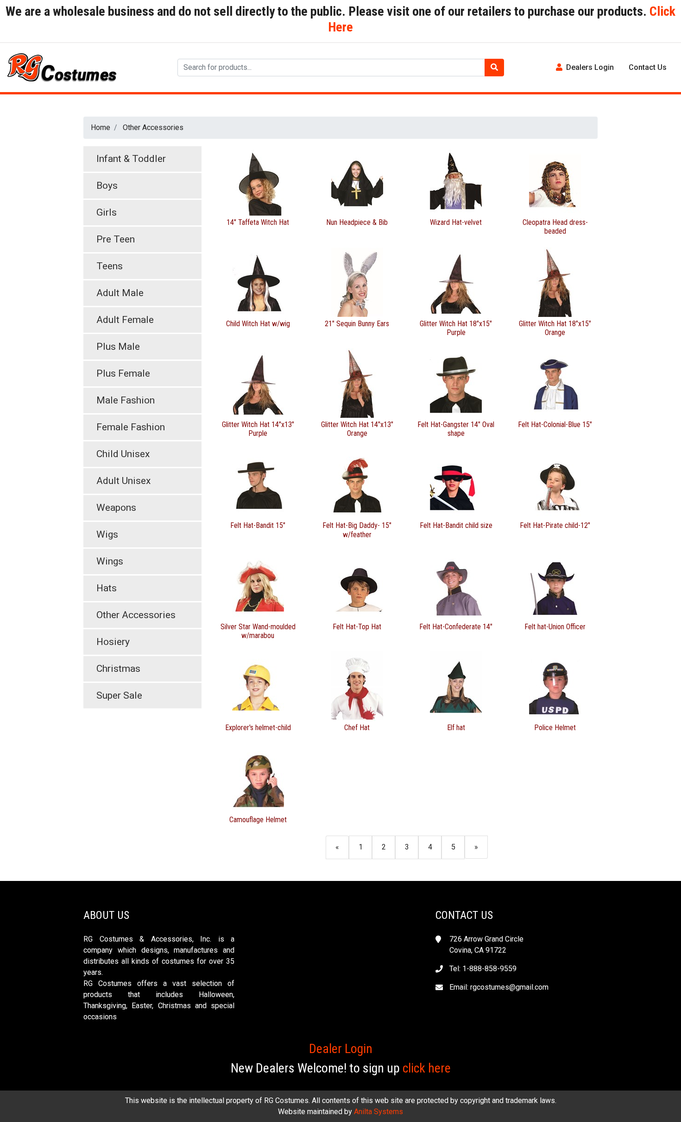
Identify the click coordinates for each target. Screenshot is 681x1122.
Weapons (116, 507)
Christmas (118, 668)
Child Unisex (123, 453)
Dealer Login (340, 1048)
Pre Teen (115, 239)
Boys (107, 185)
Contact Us (648, 67)
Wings (109, 561)
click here (427, 1068)
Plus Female (123, 373)
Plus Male (118, 346)
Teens (109, 266)
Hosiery (113, 641)
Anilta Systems (378, 1111)
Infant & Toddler (131, 158)
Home (100, 127)
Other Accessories (153, 127)
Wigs (107, 534)
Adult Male (120, 292)
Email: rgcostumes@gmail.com (499, 987)
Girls (106, 212)
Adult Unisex (123, 480)
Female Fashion (130, 427)
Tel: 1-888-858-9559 (483, 968)
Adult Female (125, 319)
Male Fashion (125, 400)
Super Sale (119, 695)
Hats (106, 588)
